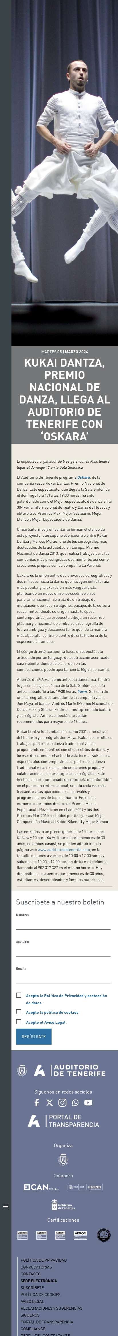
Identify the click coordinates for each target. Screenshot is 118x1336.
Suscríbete (32, 1287)
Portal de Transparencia (47, 1321)
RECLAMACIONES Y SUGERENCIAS (51, 1308)
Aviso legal (32, 1301)
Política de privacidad (44, 1260)
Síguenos (30, 1315)
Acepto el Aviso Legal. (46, 1022)
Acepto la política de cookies (52, 1012)
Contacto (31, 1273)
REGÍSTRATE (34, 1036)
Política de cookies (40, 1294)
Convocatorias (36, 1267)
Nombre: (22, 915)
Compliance (33, 1328)
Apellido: (22, 942)
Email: (20, 969)
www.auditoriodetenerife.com (64, 849)
